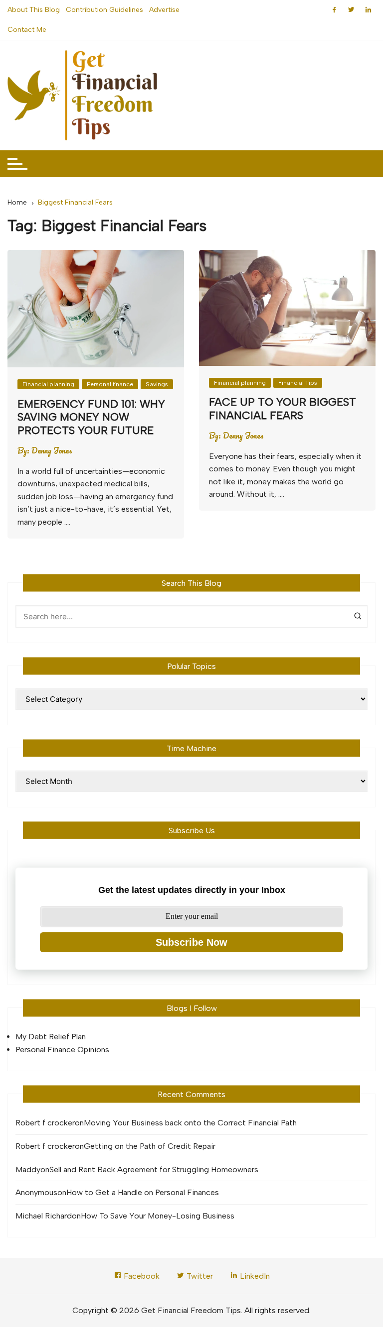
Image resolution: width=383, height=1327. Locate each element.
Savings (157, 384)
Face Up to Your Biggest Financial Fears (282, 408)
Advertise (164, 9)
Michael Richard (43, 1215)
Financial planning (48, 384)
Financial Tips (297, 382)
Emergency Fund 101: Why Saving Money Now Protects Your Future (91, 417)
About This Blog (33, 9)
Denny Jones (51, 450)
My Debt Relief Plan (50, 1036)
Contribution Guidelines (104, 9)
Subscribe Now (191, 942)
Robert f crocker (45, 1122)
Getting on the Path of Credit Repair (149, 1146)
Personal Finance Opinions (62, 1049)
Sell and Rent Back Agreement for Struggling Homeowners (153, 1169)
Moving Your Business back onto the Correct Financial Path (190, 1122)
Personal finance (110, 384)
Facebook (141, 1276)
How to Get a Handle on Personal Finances (142, 1192)
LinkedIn (254, 1276)
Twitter (199, 1276)
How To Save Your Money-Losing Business (157, 1215)
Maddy (27, 1169)
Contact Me (26, 29)
